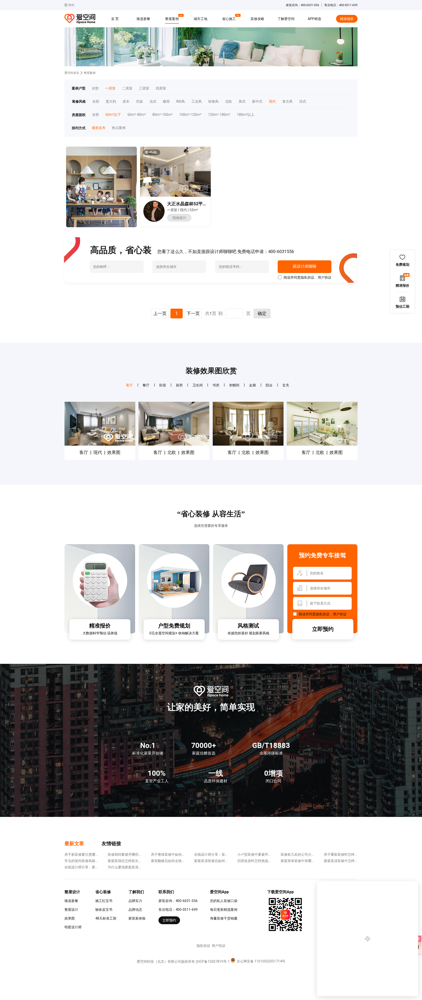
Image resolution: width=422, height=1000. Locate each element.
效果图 (69, 918)
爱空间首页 (71, 73)
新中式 (257, 101)
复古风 (287, 101)
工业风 (196, 101)
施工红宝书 (103, 901)
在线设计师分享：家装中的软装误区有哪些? (97, 867)
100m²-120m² (190, 115)
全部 (95, 88)
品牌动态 (135, 910)
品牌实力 (135, 901)
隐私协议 (307, 277)
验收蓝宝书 (103, 910)
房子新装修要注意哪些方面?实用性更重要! (96, 854)
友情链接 (111, 843)
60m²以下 (113, 115)
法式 (152, 101)
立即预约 (323, 629)
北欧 (228, 101)
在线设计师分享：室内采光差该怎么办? (224, 854)
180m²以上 (245, 115)
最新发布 (98, 128)
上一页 (160, 313)
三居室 (144, 88)
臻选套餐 (143, 19)
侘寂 (139, 101)
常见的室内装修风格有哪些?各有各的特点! (96, 861)
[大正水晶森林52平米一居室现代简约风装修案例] (175, 172)
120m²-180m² (219, 115)
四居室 (161, 88)
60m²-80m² (136, 115)
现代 (272, 101)
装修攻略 (257, 19)
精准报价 (347, 19)
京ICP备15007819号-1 (213, 961)
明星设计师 (73, 927)
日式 (302, 101)
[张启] (154, 221)
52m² (194, 210)
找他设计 (179, 218)
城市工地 (200, 19)
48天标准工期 (105, 918)
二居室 (127, 88)
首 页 (115, 19)
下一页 (193, 313)
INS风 (180, 101)
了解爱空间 (286, 19)
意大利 (111, 101)
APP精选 (314, 19)
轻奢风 (213, 101)
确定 (262, 313)
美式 (242, 101)
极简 (166, 101)
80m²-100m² (162, 115)
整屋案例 (172, 18)
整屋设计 (71, 910)
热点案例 (118, 128)
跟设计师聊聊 (304, 266)
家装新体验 (137, 918)
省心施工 (229, 18)
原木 (126, 101)
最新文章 (74, 843)
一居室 (110, 88)
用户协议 (324, 277)
